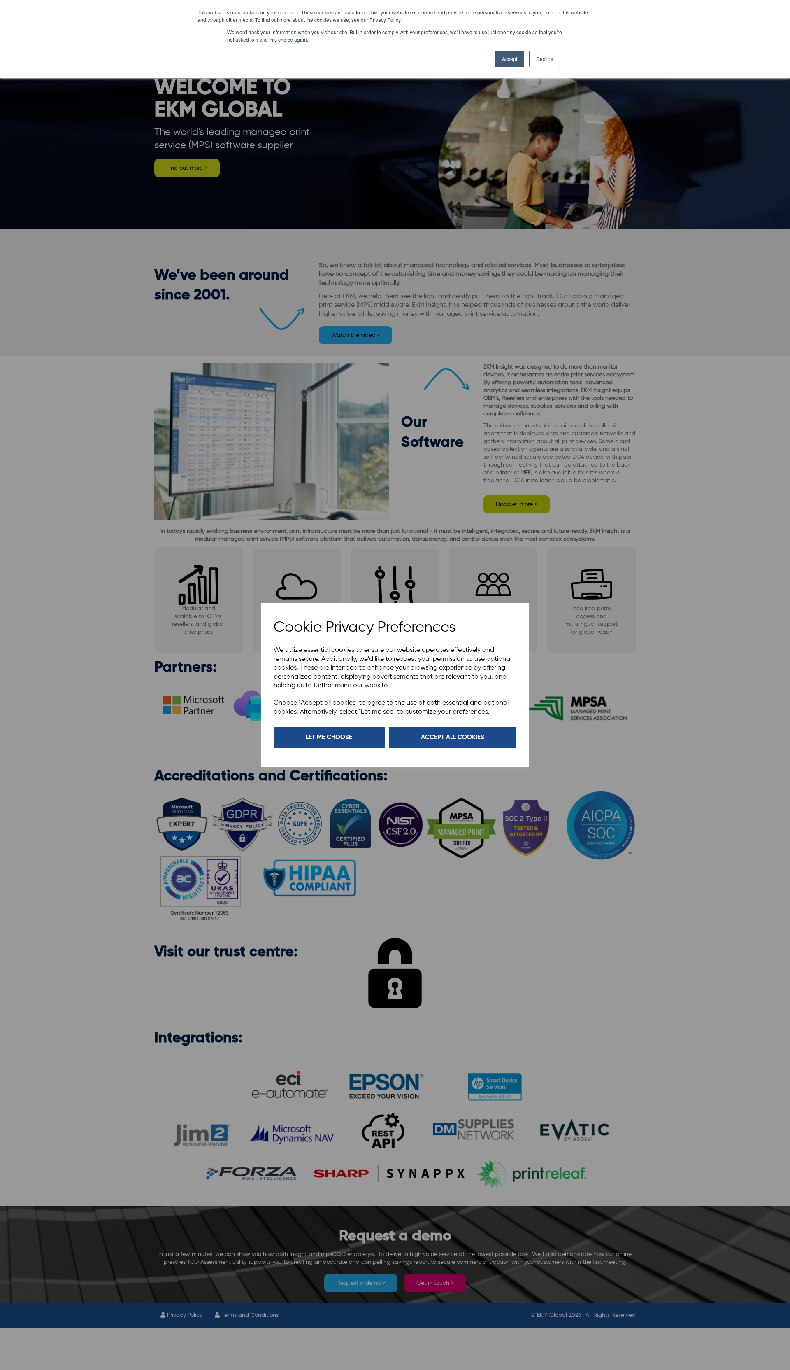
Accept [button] (509, 58)
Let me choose (329, 737)
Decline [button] (544, 58)
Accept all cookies (452, 737)
